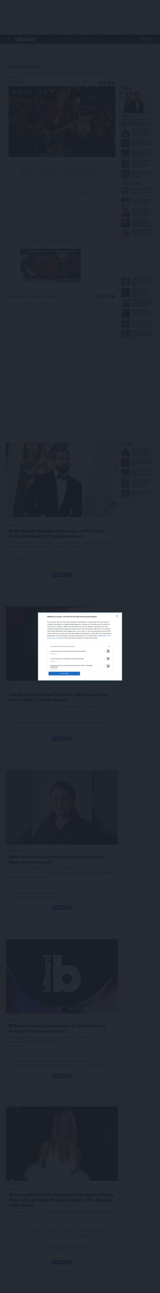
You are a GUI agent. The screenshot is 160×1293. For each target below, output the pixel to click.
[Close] (118, 617)
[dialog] (80, 646)
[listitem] (80, 646)
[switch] (107, 651)
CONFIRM (64, 673)
